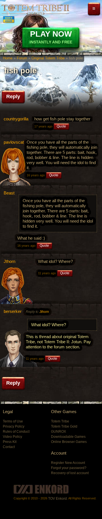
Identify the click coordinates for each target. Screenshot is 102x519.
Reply (13, 96)
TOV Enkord (57, 499)
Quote (61, 126)
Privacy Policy (13, 426)
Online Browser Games (69, 442)
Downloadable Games (68, 437)
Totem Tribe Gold (64, 426)
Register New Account (68, 463)
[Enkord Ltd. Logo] (41, 489)
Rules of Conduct (16, 432)
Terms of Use (13, 421)
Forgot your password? (68, 468)
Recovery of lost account (70, 473)
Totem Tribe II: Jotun (35, 9)
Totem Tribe (60, 421)
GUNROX (58, 432)
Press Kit (9, 442)
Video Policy (12, 437)
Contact (9, 447)
